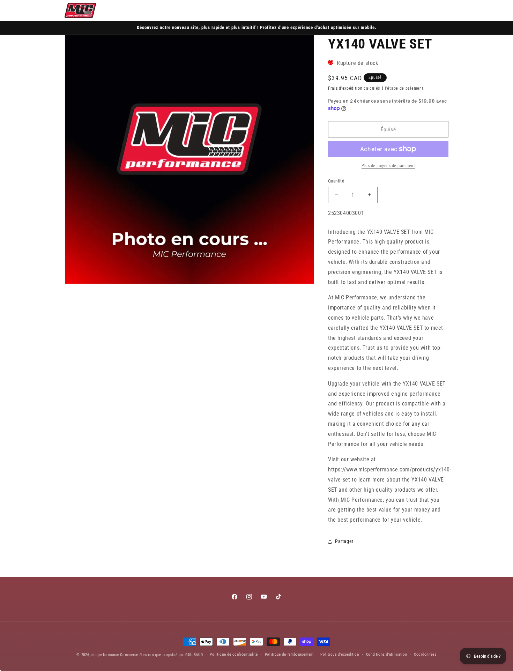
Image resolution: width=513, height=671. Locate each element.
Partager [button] (344, 541)
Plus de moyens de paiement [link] (388, 165)
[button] (411, 10)
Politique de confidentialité (234, 654)
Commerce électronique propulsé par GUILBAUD (161, 655)
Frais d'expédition (345, 88)
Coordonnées (425, 654)
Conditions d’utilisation (386, 654)
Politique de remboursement (289, 654)
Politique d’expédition (339, 654)
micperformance (105, 655)
